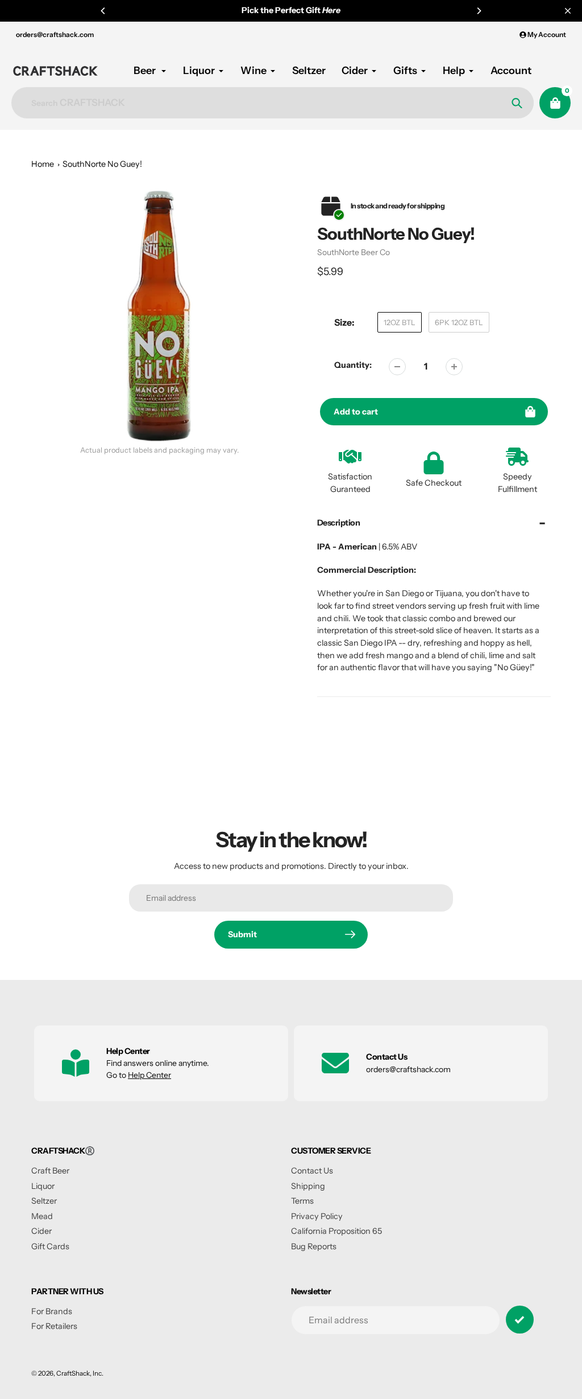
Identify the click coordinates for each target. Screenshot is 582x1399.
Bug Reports (313, 1246)
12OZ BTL (399, 322)
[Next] (478, 11)
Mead (42, 1216)
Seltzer (44, 1201)
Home (42, 164)
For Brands (51, 1311)
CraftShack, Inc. (79, 1373)
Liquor (43, 1186)
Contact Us (312, 1171)
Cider (41, 1231)
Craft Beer (50, 1171)
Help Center (149, 1075)
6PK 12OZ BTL (459, 322)
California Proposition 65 (336, 1231)
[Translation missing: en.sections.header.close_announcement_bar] (567, 11)
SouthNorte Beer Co (353, 252)
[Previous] (103, 11)
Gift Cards (50, 1246)
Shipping (308, 1186)
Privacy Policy (317, 1216)
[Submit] (520, 1320)
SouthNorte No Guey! (102, 164)
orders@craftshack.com (55, 34)
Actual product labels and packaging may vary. (159, 450)
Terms (302, 1201)
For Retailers (54, 1326)
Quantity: (353, 365)
